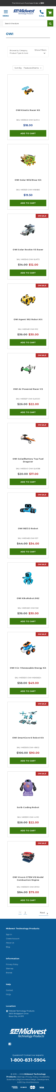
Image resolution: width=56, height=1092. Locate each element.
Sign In (9, 934)
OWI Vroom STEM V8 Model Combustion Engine (28, 878)
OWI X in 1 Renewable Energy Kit (28, 668)
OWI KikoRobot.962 (28, 598)
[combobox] (25, 23)
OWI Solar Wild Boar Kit (28, 180)
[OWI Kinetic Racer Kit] (28, 95)
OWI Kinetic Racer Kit (28, 110)
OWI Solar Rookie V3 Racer (28, 249)
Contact (9, 990)
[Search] (50, 23)
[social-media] (10, 1045)
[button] (28, 51)
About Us (10, 943)
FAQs (8, 994)
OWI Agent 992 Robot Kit (28, 319)
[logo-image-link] (24, 11)
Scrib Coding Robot (28, 807)
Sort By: (18, 68)
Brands (9, 972)
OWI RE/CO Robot (28, 528)
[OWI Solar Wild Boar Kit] (28, 164)
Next (43, 912)
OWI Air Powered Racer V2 (28, 389)
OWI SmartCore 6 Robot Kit (28, 737)
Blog (8, 947)
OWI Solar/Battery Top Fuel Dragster (28, 460)
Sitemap (9, 968)
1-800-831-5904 (28, 1060)
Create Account (12, 938)
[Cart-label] (49, 13)
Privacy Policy (12, 964)
